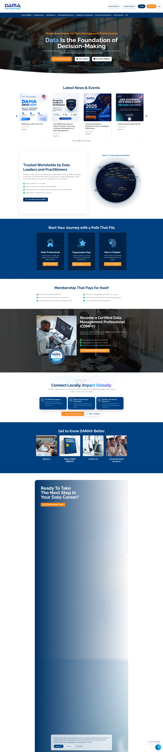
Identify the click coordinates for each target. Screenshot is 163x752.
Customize (79, 746)
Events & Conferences (103, 15)
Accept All (58, 746)
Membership (38, 15)
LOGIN (142, 6)
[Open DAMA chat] (158, 747)
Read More (24, 129)
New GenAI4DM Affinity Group (33, 124)
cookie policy (82, 742)
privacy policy (72, 742)
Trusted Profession (129, 6)
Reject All (69, 746)
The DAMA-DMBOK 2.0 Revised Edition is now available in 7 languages (128, 126)
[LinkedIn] (159, 6)
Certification (50, 15)
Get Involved (118, 15)
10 (88, 140)
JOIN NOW (151, 6)
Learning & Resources (65, 15)
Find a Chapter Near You (73, 414)
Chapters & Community (84, 15)
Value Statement (114, 6)
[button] (16, 116)
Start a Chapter (94, 414)
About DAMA (26, 15)
